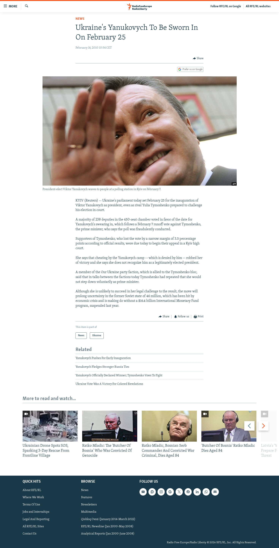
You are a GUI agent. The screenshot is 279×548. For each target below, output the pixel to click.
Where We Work (33, 497)
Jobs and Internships (36, 511)
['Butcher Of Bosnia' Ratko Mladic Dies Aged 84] (228, 426)
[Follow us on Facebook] (188, 491)
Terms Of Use (31, 504)
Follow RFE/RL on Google (225, 6)
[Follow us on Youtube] (143, 491)
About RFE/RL (32, 490)
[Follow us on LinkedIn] (197, 491)
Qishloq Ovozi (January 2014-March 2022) (108, 519)
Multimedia (88, 511)
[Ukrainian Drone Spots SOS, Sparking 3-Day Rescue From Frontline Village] (50, 426)
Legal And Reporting (36, 519)
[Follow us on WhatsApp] (206, 491)
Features (86, 497)
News (80, 19)
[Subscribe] (215, 491)
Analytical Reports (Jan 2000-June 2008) (107, 533)
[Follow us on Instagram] (161, 491)
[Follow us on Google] (170, 491)
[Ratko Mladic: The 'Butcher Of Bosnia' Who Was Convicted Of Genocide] (109, 426)
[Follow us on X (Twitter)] (179, 491)
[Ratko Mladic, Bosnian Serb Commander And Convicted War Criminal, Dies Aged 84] (169, 426)
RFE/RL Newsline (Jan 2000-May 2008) (107, 526)
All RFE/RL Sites (33, 526)
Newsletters (89, 504)
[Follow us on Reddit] (152, 491)
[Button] (198, 58)
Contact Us (29, 533)
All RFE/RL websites (258, 6)
